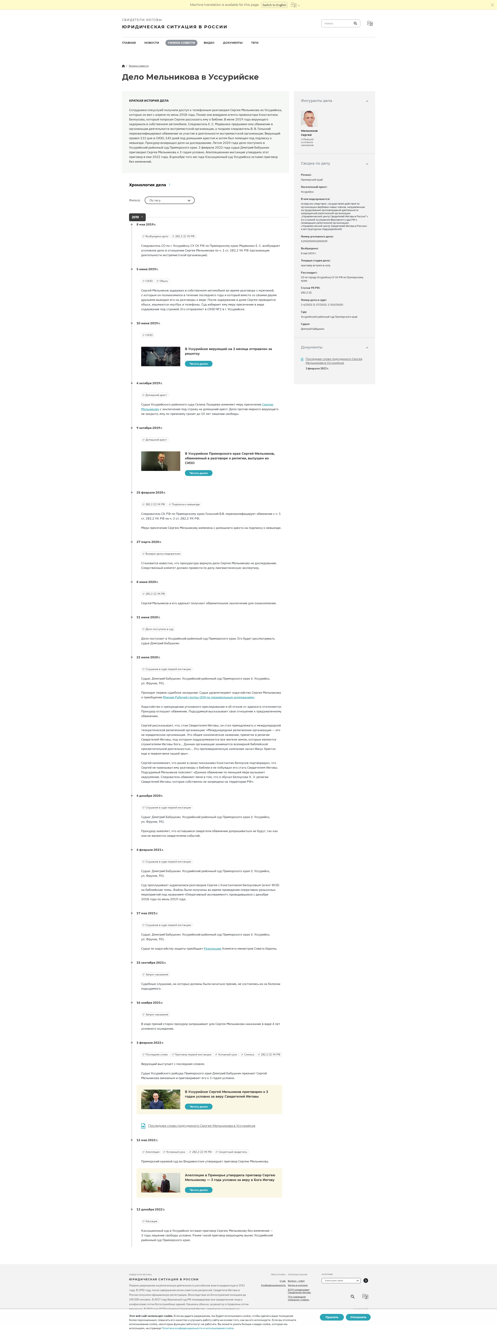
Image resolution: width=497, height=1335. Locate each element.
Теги (255, 43)
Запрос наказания (156, 974)
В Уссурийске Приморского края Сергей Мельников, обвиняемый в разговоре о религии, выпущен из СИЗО (230, 458)
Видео (209, 43)
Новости (151, 43)
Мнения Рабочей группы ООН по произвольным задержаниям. (209, 697)
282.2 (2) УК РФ (155, 504)
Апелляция (152, 1152)
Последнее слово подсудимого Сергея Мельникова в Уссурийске (201, 1126)
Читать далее (199, 363)
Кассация (151, 1221)
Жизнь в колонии (298, 1285)
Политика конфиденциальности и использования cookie (198, 1328)
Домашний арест (156, 395)
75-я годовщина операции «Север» (299, 1298)
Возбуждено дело (156, 236)
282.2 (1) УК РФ (185, 236)
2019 (135, 217)
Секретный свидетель (233, 1152)
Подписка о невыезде (186, 504)
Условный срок (227, 1054)
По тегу (155, 200)
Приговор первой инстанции (193, 1054)
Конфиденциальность (273, 1285)
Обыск (164, 281)
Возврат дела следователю (162, 553)
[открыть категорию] (365, 1280)
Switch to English (274, 5)
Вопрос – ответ (296, 1281)
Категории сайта (334, 1280)
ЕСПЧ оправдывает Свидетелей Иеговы (299, 1291)
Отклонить (358, 1317)
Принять (332, 1317)
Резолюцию (212, 948)
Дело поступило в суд (159, 629)
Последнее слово (156, 1054)
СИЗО (149, 281)
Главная (129, 43)
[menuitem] (129, 43)
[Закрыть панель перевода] (492, 5)
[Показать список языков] (295, 5)
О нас (283, 1281)
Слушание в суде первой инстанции (168, 669)
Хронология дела (147, 185)
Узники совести (181, 43)
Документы (233, 43)
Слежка (249, 1054)
